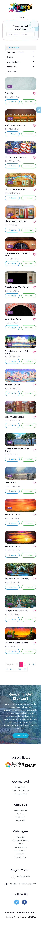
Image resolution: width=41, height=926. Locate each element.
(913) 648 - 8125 (23, 877)
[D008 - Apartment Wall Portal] (32, 280)
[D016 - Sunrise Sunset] (32, 539)
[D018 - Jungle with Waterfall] (32, 604)
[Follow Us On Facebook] (24, 902)
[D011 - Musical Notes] (32, 378)
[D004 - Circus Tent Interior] (32, 182)
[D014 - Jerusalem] (32, 475)
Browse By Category (20, 791)
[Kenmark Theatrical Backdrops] (20, 7)
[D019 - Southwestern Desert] (32, 636)
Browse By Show (20, 794)
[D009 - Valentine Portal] (32, 312)
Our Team (20, 814)
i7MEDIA (32, 917)
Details (13, 102)
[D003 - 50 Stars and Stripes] (32, 150)
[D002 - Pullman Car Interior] (32, 118)
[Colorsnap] (20, 765)
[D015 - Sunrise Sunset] (32, 507)
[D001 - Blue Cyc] (32, 86)
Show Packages (13, 62)
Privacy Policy (20, 820)
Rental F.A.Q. (20, 787)
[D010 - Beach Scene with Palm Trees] (32, 344)
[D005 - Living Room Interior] (32, 214)
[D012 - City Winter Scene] (32, 410)
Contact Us (19, 735)
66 (25, 669)
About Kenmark (20, 810)
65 (20, 669)
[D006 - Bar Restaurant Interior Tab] (32, 246)
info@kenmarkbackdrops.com (23, 884)
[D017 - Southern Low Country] (32, 571)
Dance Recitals (20, 851)
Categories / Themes (16, 52)
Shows (10, 57)
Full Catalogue (13, 48)
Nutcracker (11, 67)
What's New (20, 837)
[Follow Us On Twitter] (16, 902)
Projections (12, 72)
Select (29, 102)
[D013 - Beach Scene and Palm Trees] (32, 442)
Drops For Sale (20, 857)
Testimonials (20, 817)
